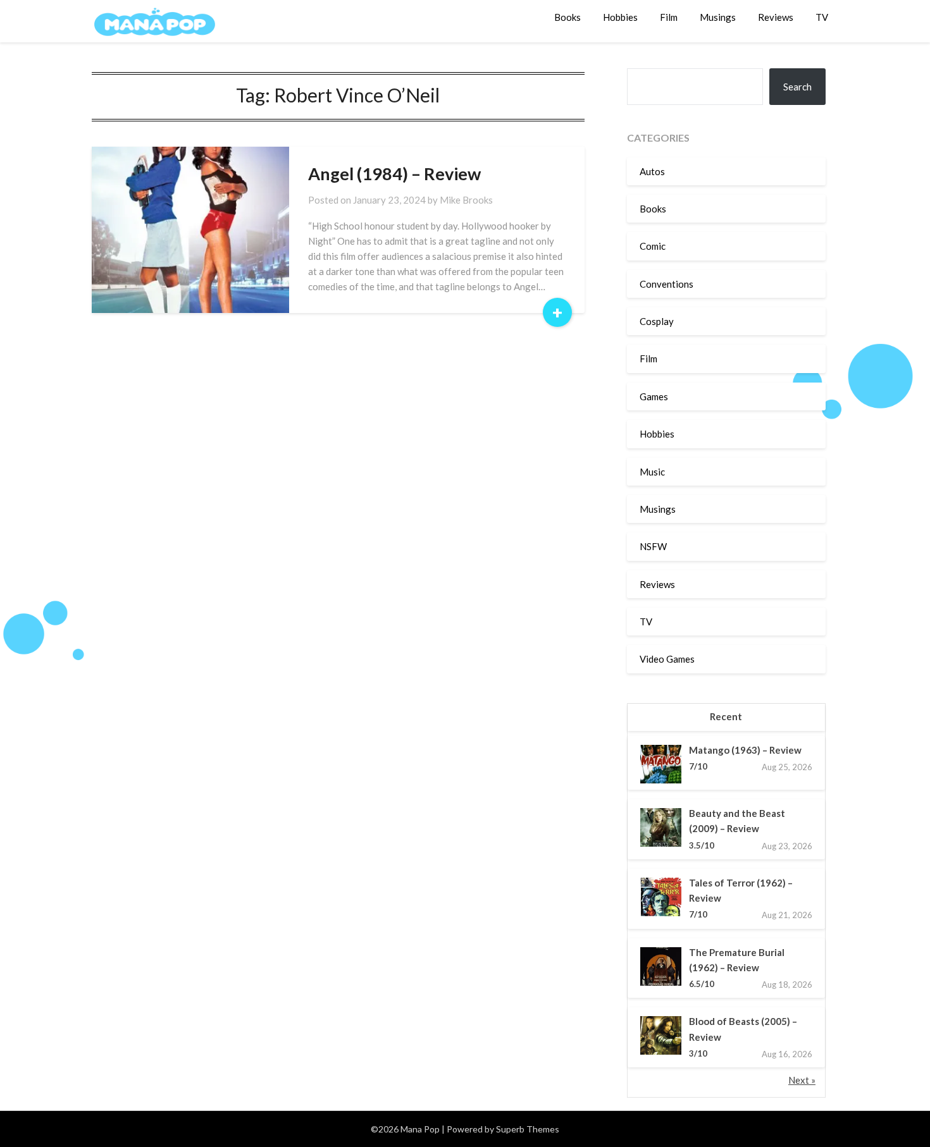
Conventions (666, 284)
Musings (718, 17)
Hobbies (620, 17)
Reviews (775, 17)
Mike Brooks (466, 199)
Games (654, 396)
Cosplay (657, 321)
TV (821, 17)
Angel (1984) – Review (394, 173)
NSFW (653, 546)
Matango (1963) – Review (745, 750)
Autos (652, 171)
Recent (726, 716)
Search (797, 86)
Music (652, 471)
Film (669, 17)
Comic (653, 246)
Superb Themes (527, 1129)
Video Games (667, 659)
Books (567, 17)
